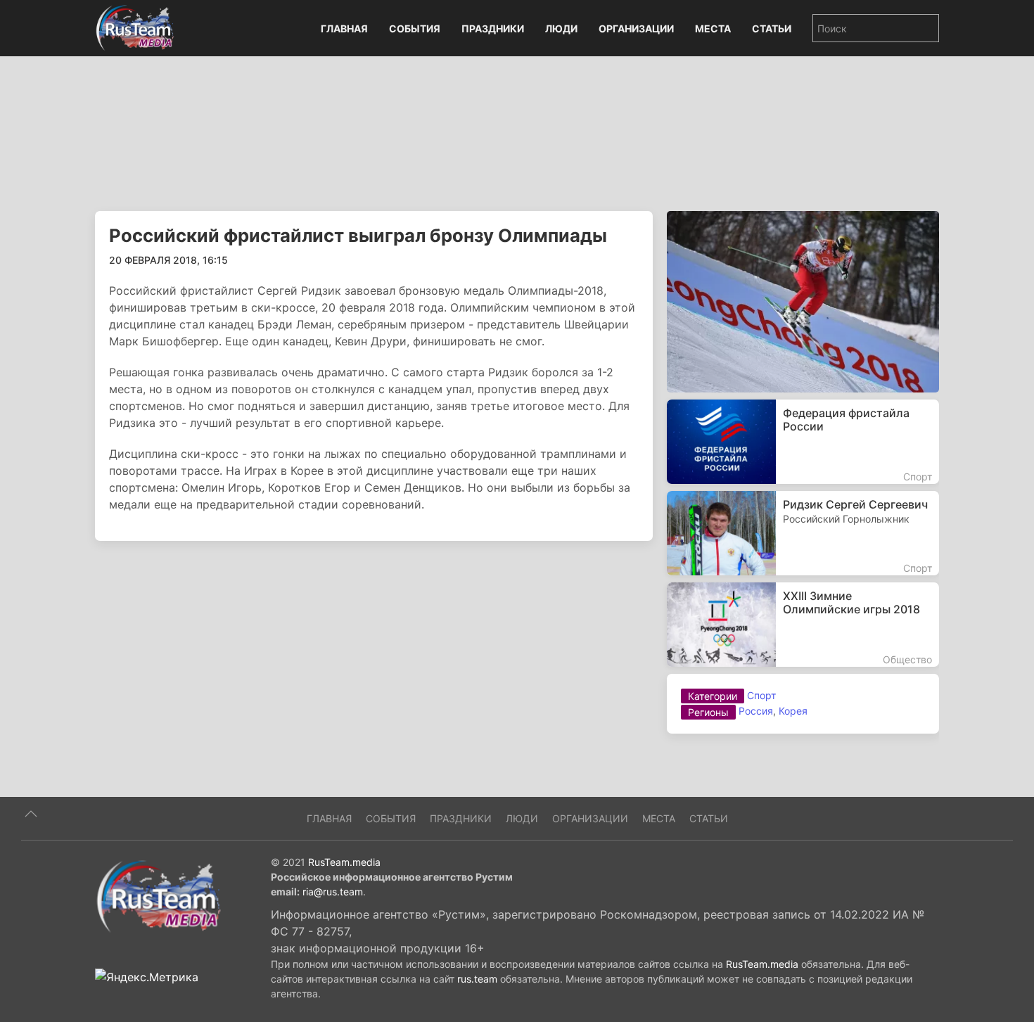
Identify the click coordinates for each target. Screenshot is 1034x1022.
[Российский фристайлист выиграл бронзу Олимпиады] (803, 300)
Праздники (492, 28)
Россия (756, 711)
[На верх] (31, 814)
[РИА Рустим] (158, 895)
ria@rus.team (332, 892)
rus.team (477, 979)
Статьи (771, 28)
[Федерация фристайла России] (803, 442)
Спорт (761, 695)
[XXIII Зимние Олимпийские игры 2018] (803, 624)
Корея (793, 711)
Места (713, 28)
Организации (636, 28)
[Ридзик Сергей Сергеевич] (803, 533)
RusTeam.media (344, 862)
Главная (344, 28)
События (414, 28)
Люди (561, 28)
